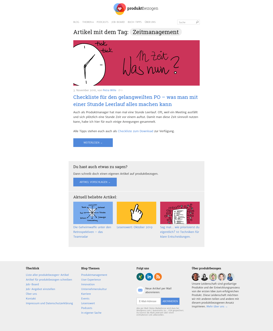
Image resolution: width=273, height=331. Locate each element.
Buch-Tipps (135, 22)
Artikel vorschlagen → (95, 182)
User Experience (91, 279)
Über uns (150, 22)
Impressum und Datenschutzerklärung (49, 303)
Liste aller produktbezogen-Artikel (47, 274)
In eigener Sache (91, 312)
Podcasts (102, 22)
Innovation (88, 284)
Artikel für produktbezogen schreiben (49, 279)
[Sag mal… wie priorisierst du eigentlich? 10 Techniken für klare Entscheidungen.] (180, 213)
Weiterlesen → (93, 142)
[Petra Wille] (230, 279)
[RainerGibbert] (213, 279)
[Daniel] (196, 279)
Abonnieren (170, 301)
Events (85, 298)
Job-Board (118, 22)
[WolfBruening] (222, 279)
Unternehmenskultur (94, 289)
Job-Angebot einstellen (40, 289)
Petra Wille (109, 90)
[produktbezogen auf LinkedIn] (149, 277)
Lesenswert (88, 303)
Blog (76, 22)
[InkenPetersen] (204, 279)
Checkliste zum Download (135, 131)
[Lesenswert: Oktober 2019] (136, 213)
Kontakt (31, 298)
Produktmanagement (94, 274)
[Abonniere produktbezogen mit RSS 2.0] (158, 277)
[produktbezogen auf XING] (140, 277)
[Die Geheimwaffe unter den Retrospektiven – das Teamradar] (93, 213)
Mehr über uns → (217, 306)
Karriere (86, 293)
